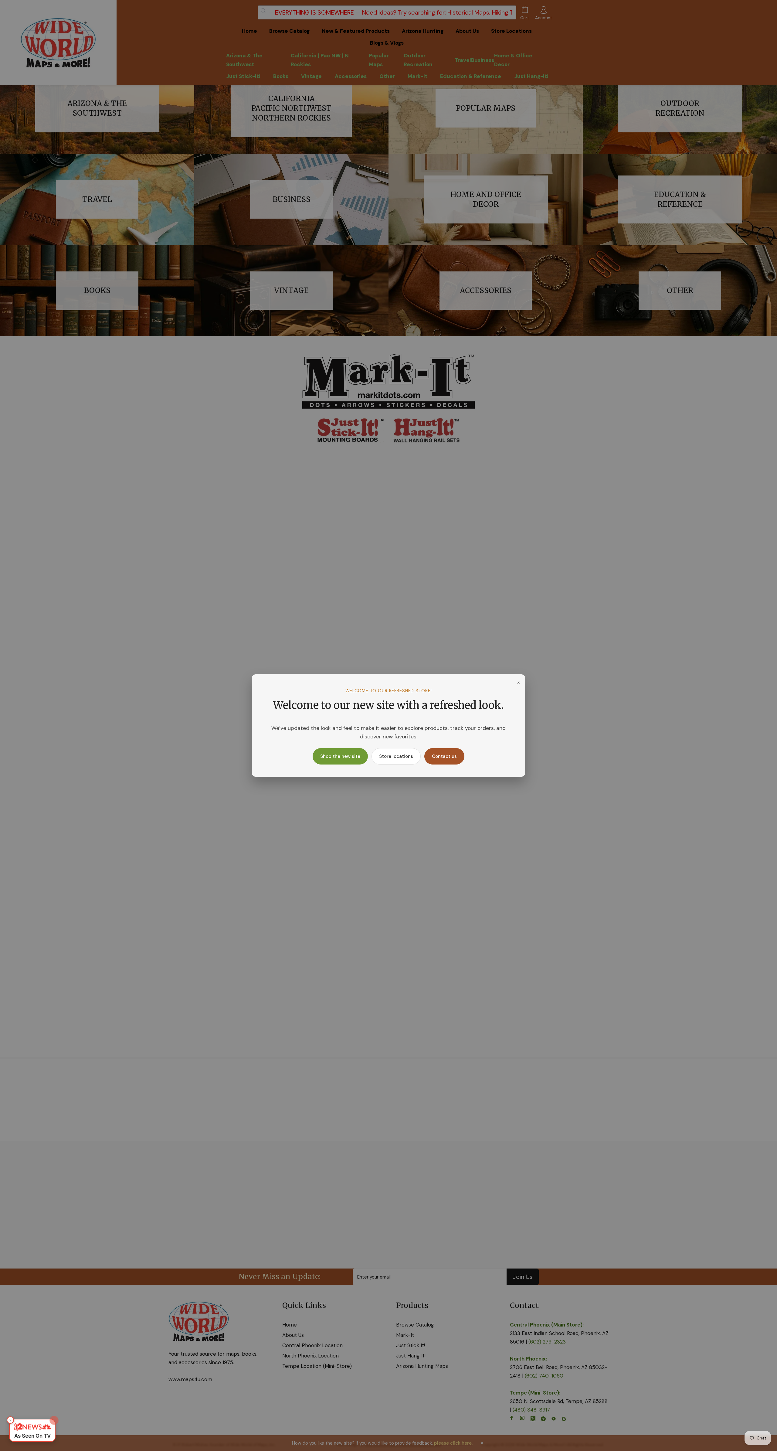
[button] (32, 1430)
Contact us (444, 756)
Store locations (396, 756)
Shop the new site (340, 756)
